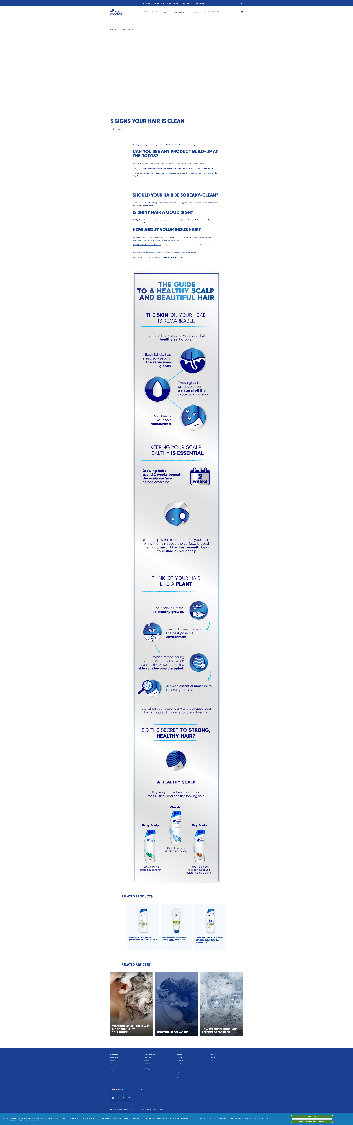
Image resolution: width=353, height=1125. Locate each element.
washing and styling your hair (173, 257)
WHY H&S (195, 12)
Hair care (131, 29)
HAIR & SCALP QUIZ (150, 12)
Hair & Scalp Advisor (149, 1069)
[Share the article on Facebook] (113, 129)
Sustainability (180, 1066)
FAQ (212, 1060)
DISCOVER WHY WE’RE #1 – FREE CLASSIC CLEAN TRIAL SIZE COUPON (175, 3)
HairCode (149, 1109)
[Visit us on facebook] (124, 1097)
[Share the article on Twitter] (119, 129)
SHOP (165, 12)
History (179, 1063)
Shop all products (114, 1057)
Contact (213, 1057)
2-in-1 (111, 1066)
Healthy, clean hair (139, 220)
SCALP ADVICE (179, 12)
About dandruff (148, 1060)
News (178, 1077)
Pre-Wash (112, 1069)
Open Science (181, 1072)
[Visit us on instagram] (113, 1097)
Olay (140, 1109)
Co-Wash (112, 1072)
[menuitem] (150, 12)
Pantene (125, 1109)
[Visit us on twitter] (129, 1097)
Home (112, 29)
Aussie (144, 1109)
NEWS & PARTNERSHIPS (212, 12)
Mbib (161, 1109)
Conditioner (113, 1063)
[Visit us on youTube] (118, 1097)
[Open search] (242, 12)
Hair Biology (156, 1109)
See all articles (147, 1057)
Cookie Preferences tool (250, 1118)
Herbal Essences (133, 1109)
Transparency (180, 1069)
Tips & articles (121, 29)
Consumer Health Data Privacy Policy (220, 1118)
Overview (179, 1057)
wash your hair (209, 168)
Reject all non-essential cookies (312, 1121)
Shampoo (112, 1060)
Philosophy (180, 1060)
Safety (179, 1074)
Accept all (312, 1117)
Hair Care (146, 1066)
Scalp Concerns (148, 1063)
